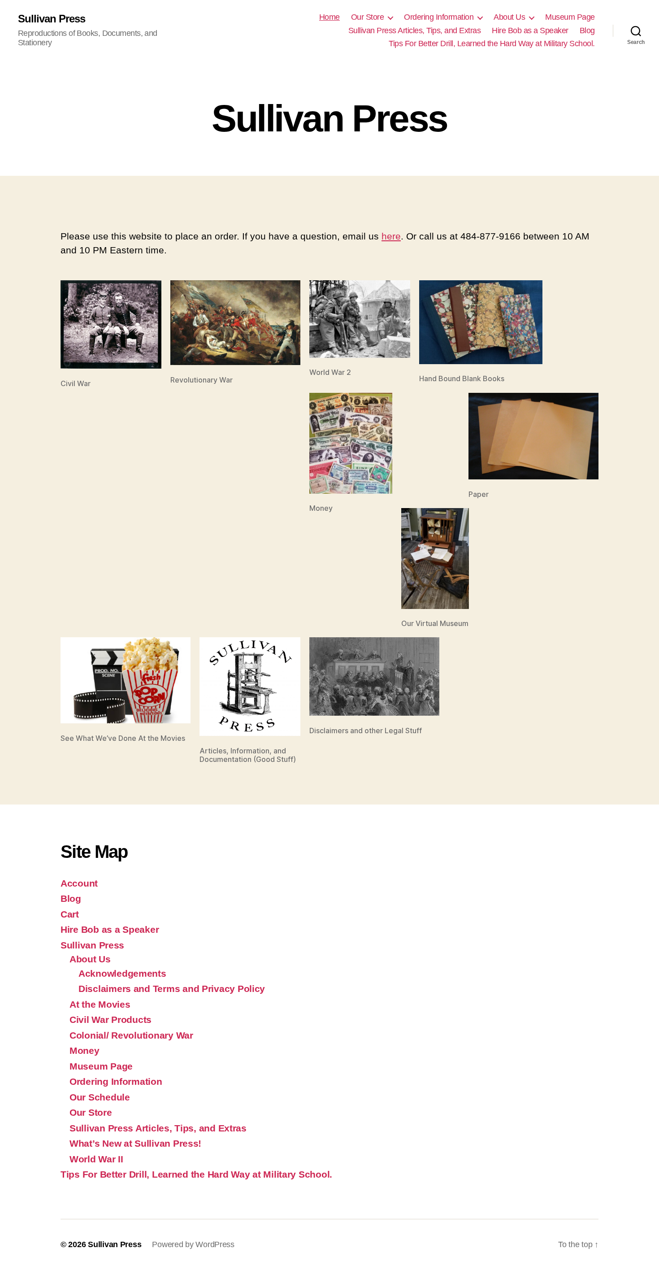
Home (329, 17)
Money (84, 1050)
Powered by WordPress (193, 1244)
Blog (587, 30)
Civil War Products (110, 1019)
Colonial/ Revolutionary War (131, 1035)
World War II (96, 1159)
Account (79, 883)
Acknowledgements (122, 973)
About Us (509, 17)
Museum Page (570, 17)
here (391, 236)
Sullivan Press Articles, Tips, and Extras (414, 30)
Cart (70, 914)
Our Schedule (99, 1097)
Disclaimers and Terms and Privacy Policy (171, 988)
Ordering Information (438, 17)
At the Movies (99, 1004)
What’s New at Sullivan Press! (135, 1143)
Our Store (367, 17)
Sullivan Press (51, 18)
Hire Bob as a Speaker (530, 30)
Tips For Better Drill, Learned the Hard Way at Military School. (492, 43)
